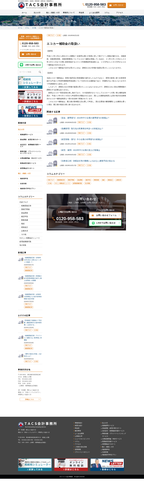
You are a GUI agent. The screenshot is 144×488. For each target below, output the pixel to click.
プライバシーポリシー (82, 452)
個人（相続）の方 (108, 447)
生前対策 (23, 183)
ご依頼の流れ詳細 (81, 447)
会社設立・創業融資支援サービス (30, 145)
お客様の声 (78, 436)
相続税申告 (24, 178)
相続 (103, 180)
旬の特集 (87, 183)
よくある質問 (94, 12)
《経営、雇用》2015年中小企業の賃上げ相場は (80, 150)
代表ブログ (51, 35)
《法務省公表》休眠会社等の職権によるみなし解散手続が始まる (87, 161)
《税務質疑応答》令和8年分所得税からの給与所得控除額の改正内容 (33, 296)
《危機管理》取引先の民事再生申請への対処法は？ (81, 129)
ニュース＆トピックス (82, 439)
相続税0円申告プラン (28, 188)
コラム (106, 12)
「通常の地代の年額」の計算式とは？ (33, 355)
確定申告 (88, 180)
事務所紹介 (78, 423)
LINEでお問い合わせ (106, 223)
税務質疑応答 (61, 180)
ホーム (24, 12)
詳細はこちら (29, 399)
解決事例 (78, 431)
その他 (34, 28)
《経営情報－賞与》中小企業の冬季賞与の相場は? (81, 139)
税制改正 (110, 180)
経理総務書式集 (77, 183)
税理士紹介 (78, 425)
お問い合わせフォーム (106, 215)
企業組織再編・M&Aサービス (31, 158)
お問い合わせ (118, 5)
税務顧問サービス (26, 134)
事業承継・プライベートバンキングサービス (30, 152)
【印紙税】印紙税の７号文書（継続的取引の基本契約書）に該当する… (33, 323)
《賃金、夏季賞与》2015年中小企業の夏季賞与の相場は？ (85, 118)
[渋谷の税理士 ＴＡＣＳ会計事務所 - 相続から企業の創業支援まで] (38, 5)
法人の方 (105, 423)
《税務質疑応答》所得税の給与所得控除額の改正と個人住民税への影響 (33, 278)
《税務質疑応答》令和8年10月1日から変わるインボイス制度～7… (32, 260)
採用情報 (78, 449)
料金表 (81, 12)
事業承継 (96, 180)
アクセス (119, 12)
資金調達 (79, 180)
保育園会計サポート (27, 168)
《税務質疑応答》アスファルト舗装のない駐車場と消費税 (33, 338)
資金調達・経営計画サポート (30, 139)
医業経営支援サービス (28, 163)
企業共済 (118, 180)
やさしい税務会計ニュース (62, 183)
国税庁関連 (71, 180)
